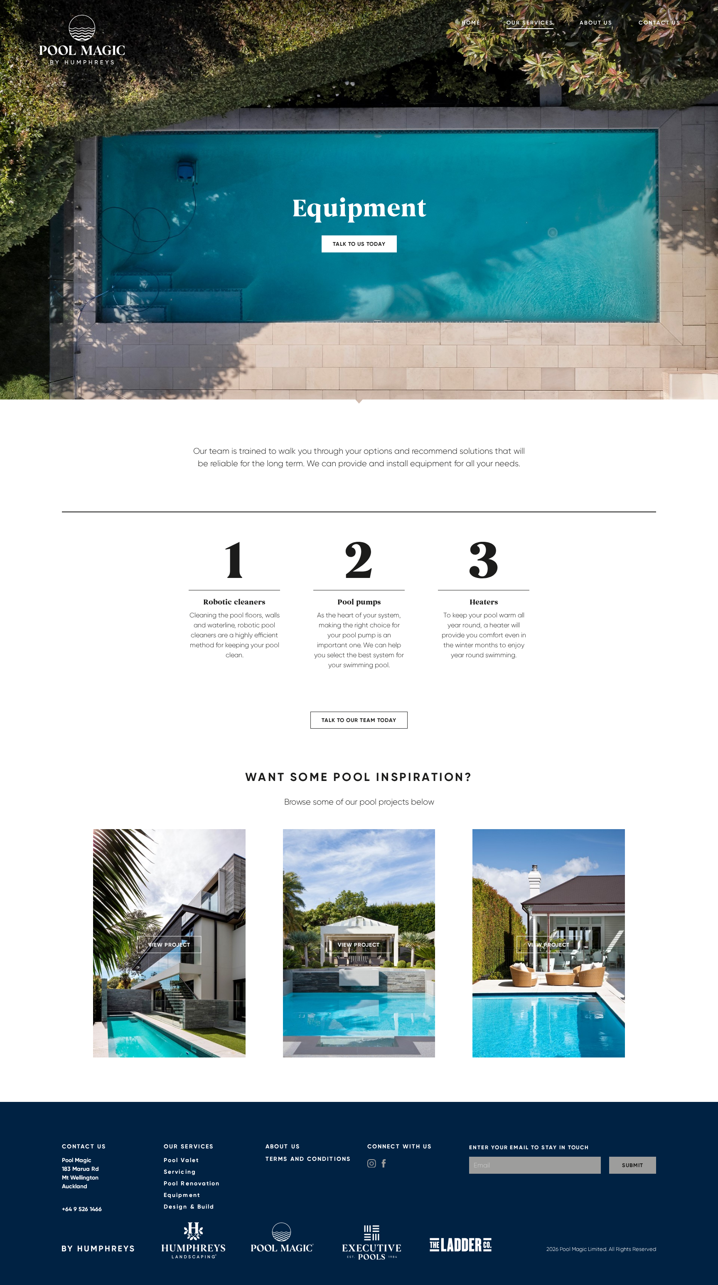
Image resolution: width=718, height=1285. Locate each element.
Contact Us (660, 22)
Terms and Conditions (308, 1159)
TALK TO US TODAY (359, 244)
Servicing (180, 1171)
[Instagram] (371, 1164)
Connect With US (399, 1146)
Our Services (530, 22)
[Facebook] (383, 1164)
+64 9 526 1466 (82, 1209)
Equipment (182, 1195)
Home (471, 22)
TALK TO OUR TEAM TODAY (359, 720)
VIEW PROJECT (169, 945)
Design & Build (189, 1206)
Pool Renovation (192, 1183)
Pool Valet (181, 1160)
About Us (596, 22)
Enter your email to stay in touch (529, 1147)
